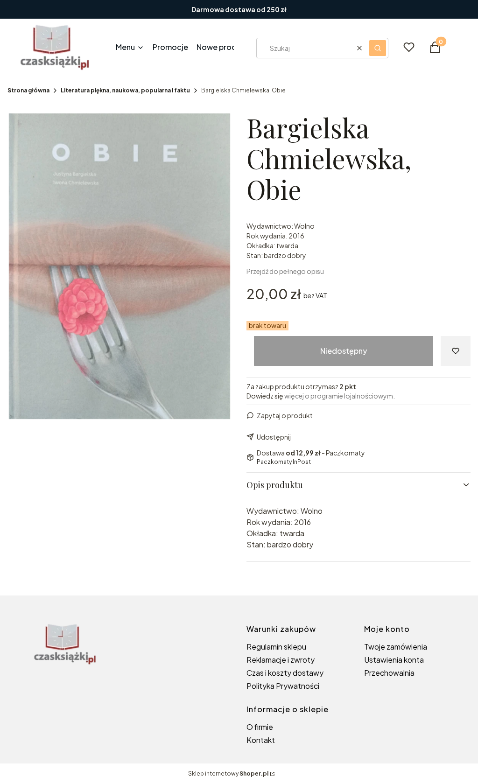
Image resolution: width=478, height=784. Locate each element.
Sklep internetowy (228, 773)
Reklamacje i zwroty (280, 660)
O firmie (259, 727)
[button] (377, 48)
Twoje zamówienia (395, 646)
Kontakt (260, 740)
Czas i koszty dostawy (284, 673)
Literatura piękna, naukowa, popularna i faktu (125, 90)
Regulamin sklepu (276, 646)
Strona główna (28, 90)
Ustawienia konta (394, 660)
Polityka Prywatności (282, 686)
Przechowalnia (389, 673)
